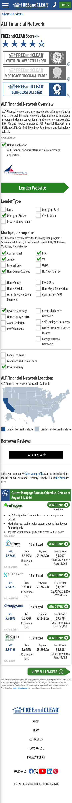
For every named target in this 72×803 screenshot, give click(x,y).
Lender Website (32, 187)
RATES (65, 5)
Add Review (37, 454)
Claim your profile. (34, 473)
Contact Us (36, 739)
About (36, 721)
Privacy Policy (36, 757)
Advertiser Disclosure (13, 14)
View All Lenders (47, 671)
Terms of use (36, 748)
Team (36, 730)
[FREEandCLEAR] (36, 711)
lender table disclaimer (20, 688)
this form (60, 478)
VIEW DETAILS (56, 505)
